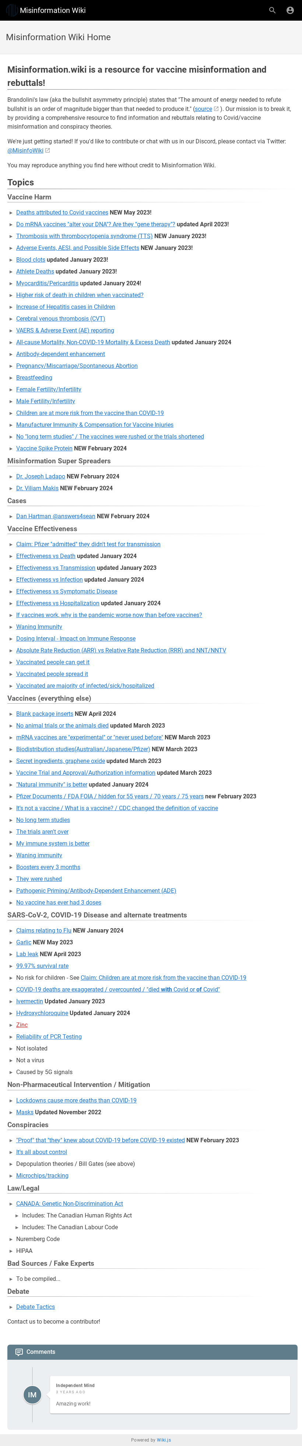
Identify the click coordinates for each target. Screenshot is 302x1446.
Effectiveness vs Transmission (55, 567)
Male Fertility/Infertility (45, 401)
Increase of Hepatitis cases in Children (65, 306)
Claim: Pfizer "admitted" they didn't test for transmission (88, 544)
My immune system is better (52, 843)
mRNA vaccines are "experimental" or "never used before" (89, 737)
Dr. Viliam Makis (37, 488)
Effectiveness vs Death (46, 556)
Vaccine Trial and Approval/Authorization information (85, 772)
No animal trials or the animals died (62, 725)
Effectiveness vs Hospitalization (57, 603)
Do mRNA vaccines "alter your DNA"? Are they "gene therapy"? (95, 224)
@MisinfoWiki (25, 150)
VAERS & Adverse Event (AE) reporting (65, 330)
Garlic (23, 942)
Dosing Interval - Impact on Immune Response (76, 638)
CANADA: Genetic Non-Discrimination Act (69, 1203)
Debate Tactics (35, 1306)
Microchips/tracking (42, 1175)
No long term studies (43, 819)
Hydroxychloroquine (42, 1013)
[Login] (290, 10)
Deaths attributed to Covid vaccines (62, 212)
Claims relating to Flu (43, 930)
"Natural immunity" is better (51, 784)
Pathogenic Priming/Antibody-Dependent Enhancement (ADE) (96, 890)
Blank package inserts (44, 713)
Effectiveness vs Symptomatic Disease (66, 591)
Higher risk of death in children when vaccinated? (80, 295)
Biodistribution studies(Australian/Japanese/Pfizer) (83, 749)
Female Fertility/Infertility (48, 389)
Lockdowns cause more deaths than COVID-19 (76, 1100)
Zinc (22, 1024)
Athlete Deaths (35, 271)
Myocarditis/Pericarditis (47, 283)
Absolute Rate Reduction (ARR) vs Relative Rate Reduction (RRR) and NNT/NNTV (121, 650)
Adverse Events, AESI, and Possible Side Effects (77, 247)
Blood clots (30, 259)
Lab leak (27, 954)
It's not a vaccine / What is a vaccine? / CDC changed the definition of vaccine (117, 808)
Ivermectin (29, 1001)
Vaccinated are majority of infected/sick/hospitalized (85, 685)
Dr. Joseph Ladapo (40, 476)
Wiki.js (164, 1440)
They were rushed (39, 878)
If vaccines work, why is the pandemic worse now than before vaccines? (109, 615)
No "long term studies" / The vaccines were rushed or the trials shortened (110, 436)
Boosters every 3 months (48, 867)
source (203, 108)
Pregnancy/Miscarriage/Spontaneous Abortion (77, 365)
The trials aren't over (42, 831)
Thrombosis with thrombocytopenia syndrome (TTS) (84, 236)
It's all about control (41, 1152)
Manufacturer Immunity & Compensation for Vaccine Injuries (94, 424)
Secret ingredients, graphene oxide (60, 760)
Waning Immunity (39, 626)
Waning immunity (39, 855)
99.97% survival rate (42, 965)
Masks (25, 1112)
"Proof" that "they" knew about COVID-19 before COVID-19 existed (100, 1140)
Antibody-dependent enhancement (60, 354)
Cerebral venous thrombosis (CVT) (60, 318)
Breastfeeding (34, 377)
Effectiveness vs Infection (49, 579)
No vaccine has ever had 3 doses (58, 902)
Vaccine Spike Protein (44, 448)
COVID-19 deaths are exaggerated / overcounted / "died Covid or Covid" (118, 989)
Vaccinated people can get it (52, 662)
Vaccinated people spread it (52, 673)
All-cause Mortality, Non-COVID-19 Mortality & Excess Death (93, 342)
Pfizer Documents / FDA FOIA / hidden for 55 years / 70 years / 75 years (110, 796)
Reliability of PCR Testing (49, 1036)
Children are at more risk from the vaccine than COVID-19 (90, 413)
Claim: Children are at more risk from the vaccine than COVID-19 (163, 977)
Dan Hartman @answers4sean (55, 516)
